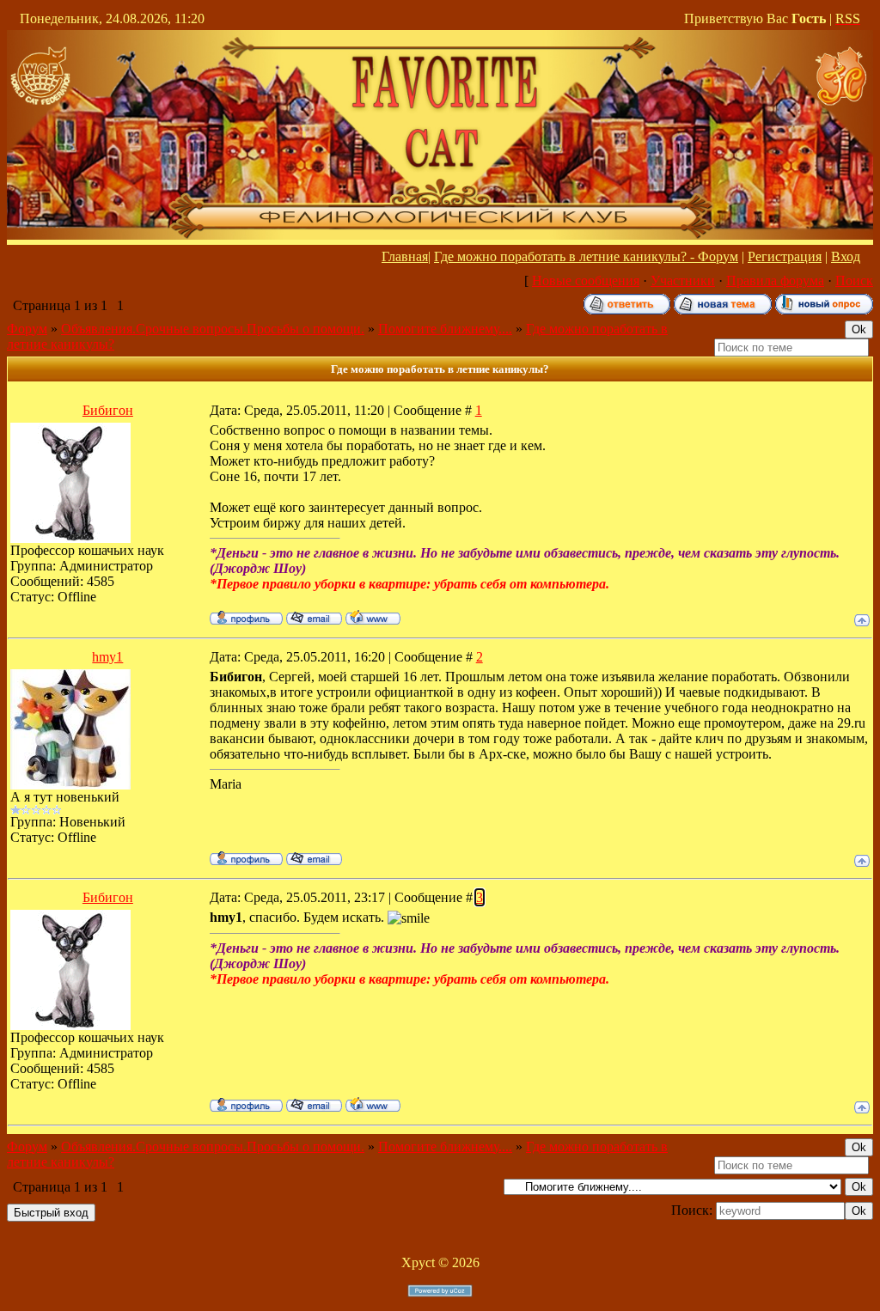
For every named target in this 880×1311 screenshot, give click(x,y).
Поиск (854, 280)
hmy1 (107, 656)
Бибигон (107, 410)
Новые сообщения (585, 280)
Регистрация (785, 256)
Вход (845, 256)
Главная (405, 256)
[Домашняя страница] (372, 617)
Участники (683, 280)
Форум (27, 328)
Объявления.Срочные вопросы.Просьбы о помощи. (212, 328)
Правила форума (775, 280)
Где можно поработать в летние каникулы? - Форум (586, 256)
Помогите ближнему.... (445, 328)
